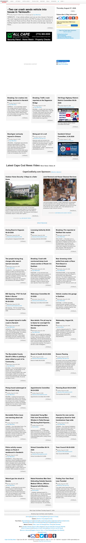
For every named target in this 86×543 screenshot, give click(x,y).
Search (72, 11)
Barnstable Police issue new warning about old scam (14, 417)
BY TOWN (18, 1)
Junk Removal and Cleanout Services (65, 38)
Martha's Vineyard (41, 518)
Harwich (67, 521)
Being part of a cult (40, 134)
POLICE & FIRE (35, 1)
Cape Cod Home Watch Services (64, 36)
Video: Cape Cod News (39, 524)
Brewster (36, 521)
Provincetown (37, 522)
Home (27, 516)
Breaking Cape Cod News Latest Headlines (42, 514)
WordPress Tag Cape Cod (40, 138)
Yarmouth (58, 522)
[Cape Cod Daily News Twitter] (58, 1)
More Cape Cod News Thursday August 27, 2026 (42, 510)
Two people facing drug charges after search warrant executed (14, 261)
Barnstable (25, 521)
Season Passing (62, 354)
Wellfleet (53, 522)
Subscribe (75, 25)
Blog (31, 516)
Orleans (31, 522)
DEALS (47, 1)
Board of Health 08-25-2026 (41, 354)
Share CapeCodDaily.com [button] (63, 61)
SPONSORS (53, 1)
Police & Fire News (38, 516)
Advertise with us (62, 62)
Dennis (51, 521)
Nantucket (49, 518)
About (39, 532)
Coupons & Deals (53, 516)
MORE (62, 1)
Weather (46, 516)
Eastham (56, 521)
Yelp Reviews (56, 524)
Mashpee (25, 522)
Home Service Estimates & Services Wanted (53, 526)
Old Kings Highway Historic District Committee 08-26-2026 (68, 100)
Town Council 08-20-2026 (65, 447)
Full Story (50, 27)
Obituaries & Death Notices (39, 528)
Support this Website (58, 530)
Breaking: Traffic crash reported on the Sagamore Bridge (42, 100)
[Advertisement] (30, 54)
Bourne (41, 521)
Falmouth (61, 521)
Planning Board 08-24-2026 (66, 388)
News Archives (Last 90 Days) (54, 528)
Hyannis (31, 521)
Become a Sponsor (25, 530)
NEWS (11, 1)
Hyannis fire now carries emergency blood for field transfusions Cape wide (65, 417)
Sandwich (43, 522)
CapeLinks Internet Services (45, 541)
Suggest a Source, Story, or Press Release (41, 530)
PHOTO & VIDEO (26, 1)
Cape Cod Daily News (10, 539)
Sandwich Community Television (66, 140)
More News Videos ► (48, 166)
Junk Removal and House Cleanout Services (59, 177)
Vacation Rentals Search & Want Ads (32, 526)
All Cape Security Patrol (62, 34)
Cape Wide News (37, 14)
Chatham (46, 521)
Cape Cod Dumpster (61, 35)
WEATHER (42, 1)
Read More (34, 215)
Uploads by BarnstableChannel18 (66, 107)
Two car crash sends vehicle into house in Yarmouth (27, 11)
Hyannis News (60, 327)
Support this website (63, 64)
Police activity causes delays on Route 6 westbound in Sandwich (14, 449)
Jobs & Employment (27, 528)
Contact (44, 532)
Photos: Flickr (49, 524)
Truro (48, 522)
